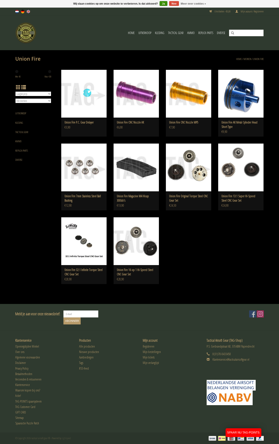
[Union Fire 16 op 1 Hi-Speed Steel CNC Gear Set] (136, 241)
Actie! (18, 396)
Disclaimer (20, 363)
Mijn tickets (149, 357)
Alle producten (87, 346)
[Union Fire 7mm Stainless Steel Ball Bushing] (84, 167)
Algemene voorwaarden (27, 357)
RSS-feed (84, 368)
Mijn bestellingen (152, 352)
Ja (163, 3)
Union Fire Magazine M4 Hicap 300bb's (133, 198)
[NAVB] (235, 385)
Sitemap (19, 418)
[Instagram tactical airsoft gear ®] (260, 313)
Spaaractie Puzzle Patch (27, 423)
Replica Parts (205, 33)
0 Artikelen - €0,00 (222, 11)
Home (131, 33)
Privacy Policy (21, 368)
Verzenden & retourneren (28, 379)
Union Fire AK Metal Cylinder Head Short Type (239, 124)
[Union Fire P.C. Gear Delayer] (84, 94)
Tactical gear (176, 33)
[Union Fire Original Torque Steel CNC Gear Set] (188, 167)
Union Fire (258, 59)
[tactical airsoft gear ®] (31, 32)
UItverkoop (144, 33)
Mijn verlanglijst (151, 363)
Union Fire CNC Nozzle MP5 (183, 122)
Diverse (221, 33)
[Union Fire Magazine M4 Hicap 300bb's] (136, 167)
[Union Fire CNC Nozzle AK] (136, 94)
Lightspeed (66, 438)
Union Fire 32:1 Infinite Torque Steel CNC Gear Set (84, 272)
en (28, 11)
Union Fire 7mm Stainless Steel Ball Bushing (83, 198)
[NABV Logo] (235, 398)
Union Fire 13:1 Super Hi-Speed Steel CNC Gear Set (238, 198)
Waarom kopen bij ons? (27, 390)
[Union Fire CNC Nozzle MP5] (188, 94)
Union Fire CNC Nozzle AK (130, 122)
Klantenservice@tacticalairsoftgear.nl (231, 359)
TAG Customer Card (25, 407)
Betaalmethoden (23, 374)
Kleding (159, 33)
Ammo (191, 33)
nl (17, 11)
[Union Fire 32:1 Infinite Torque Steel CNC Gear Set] (84, 241)
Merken (247, 59)
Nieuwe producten (89, 352)
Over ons (19, 352)
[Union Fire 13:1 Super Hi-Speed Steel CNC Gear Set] (241, 167)
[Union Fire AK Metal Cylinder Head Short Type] (241, 94)
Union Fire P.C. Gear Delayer (79, 122)
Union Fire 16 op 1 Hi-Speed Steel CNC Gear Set (135, 272)
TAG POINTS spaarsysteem (28, 401)
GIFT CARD (20, 412)
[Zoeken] (231, 33)
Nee (174, 3)
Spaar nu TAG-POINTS (243, 432)
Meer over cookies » (193, 3)
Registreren (148, 346)
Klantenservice (22, 385)
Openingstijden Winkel (27, 346)
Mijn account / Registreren (252, 11)
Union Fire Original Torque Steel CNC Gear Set (188, 198)
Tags (81, 363)
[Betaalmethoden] (212, 438)
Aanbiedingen (86, 357)
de (22, 11)
